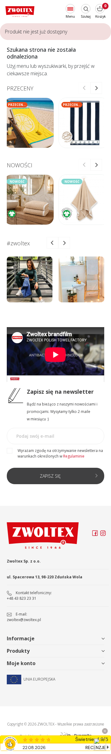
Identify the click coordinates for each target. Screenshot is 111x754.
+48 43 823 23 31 (21, 598)
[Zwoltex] (20, 11)
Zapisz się (50, 476)
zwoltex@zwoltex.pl (24, 619)
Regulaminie (73, 456)
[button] (96, 88)
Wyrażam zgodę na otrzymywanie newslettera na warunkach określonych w (60, 453)
